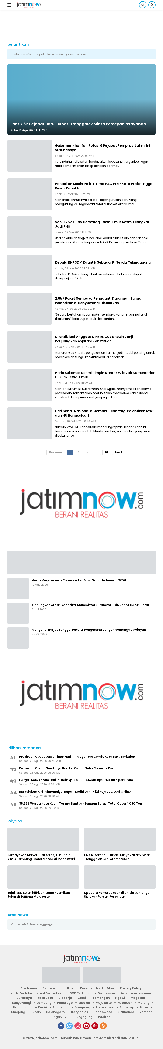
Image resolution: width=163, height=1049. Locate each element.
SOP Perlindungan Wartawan (92, 993)
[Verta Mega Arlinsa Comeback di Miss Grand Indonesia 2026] (18, 588)
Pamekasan (105, 1007)
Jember (146, 1012)
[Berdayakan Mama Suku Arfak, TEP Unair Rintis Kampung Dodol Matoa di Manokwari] (43, 839)
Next (118, 452)
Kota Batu (45, 998)
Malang (144, 1003)
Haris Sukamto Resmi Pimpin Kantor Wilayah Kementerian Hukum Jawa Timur (105, 375)
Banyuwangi (21, 1003)
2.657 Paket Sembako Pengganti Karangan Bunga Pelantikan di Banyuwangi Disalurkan (98, 300)
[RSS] (103, 1025)
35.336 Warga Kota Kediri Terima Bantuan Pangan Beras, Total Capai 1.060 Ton (80, 803)
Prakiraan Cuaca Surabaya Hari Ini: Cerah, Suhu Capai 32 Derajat (69, 768)
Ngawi (120, 998)
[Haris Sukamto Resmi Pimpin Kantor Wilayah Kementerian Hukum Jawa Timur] (29, 385)
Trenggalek (79, 1012)
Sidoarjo (65, 998)
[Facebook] (61, 1025)
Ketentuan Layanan (135, 993)
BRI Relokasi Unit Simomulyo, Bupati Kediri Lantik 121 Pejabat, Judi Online (75, 792)
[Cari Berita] (152, 4)
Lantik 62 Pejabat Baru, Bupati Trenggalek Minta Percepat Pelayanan (78, 124)
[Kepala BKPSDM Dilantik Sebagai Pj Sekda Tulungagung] (29, 270)
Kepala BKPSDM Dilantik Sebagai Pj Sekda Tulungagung (103, 262)
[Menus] (10, 4)
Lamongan (101, 998)
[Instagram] (77, 1025)
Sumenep (127, 1007)
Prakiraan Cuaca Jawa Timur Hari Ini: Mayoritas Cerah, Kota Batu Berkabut (77, 757)
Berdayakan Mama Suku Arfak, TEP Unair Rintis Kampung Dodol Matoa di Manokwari (41, 857)
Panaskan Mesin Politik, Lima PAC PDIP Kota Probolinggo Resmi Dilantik (103, 186)
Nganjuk (59, 1017)
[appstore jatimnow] (102, 976)
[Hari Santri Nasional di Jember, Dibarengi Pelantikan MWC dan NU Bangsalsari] (29, 423)
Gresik (82, 998)
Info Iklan (67, 988)
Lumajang (17, 1012)
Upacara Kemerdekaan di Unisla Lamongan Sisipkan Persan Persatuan (118, 894)
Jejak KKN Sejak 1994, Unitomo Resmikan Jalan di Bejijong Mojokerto (38, 894)
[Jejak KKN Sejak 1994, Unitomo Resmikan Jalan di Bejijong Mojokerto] (43, 877)
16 (106, 452)
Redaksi (49, 988)
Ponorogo (65, 1003)
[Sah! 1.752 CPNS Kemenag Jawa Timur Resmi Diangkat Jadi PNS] (29, 232)
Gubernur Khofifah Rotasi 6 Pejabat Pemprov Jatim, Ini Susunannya (102, 147)
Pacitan (104, 1017)
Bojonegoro (55, 1012)
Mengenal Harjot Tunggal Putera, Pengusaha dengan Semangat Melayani (89, 630)
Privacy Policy (130, 988)
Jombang (44, 1003)
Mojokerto (104, 1003)
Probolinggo (23, 1007)
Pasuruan (124, 1003)
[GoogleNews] (94, 1025)
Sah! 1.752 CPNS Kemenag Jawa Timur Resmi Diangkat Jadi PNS (102, 224)
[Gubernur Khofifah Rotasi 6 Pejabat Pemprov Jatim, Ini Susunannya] (29, 156)
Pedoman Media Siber (97, 988)
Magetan (138, 998)
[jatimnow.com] (28, 5)
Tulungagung (82, 1017)
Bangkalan (61, 1007)
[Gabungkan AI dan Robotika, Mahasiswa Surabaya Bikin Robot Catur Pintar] (18, 613)
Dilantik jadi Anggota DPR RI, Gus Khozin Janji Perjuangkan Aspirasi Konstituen (94, 339)
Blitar (144, 1007)
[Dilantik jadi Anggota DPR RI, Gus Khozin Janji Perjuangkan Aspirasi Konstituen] (29, 347)
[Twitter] (69, 1025)
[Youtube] (86, 1025)
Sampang (82, 1007)
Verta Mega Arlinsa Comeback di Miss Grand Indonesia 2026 (79, 580)
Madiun (84, 1003)
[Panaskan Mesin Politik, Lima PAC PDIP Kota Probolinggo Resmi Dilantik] (29, 194)
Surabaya (24, 998)
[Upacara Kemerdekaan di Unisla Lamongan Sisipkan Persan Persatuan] (120, 877)
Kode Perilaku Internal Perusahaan (37, 993)
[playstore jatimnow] (61, 976)
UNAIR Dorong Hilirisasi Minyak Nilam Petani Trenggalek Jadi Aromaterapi (118, 857)
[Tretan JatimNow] (81, 562)
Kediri (42, 1007)
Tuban (36, 1012)
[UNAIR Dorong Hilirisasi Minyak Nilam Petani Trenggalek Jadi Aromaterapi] (120, 839)
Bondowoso (103, 1012)
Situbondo (126, 1012)
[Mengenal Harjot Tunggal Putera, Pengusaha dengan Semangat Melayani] (18, 638)
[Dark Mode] (142, 4)
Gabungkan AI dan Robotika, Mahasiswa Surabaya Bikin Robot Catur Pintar (90, 605)
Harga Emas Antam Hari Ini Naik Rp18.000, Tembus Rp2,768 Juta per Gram (76, 780)
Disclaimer (28, 988)
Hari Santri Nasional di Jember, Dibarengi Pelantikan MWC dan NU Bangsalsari (105, 413)
